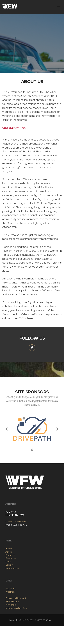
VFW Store (10, 605)
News (8, 561)
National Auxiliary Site (16, 608)
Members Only (13, 568)
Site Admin (10, 588)
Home (8, 548)
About (8, 552)
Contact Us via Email (15, 521)
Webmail (9, 592)
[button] (6, 428)
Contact (9, 565)
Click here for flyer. (14, 127)
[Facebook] (32, 347)
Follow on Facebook (15, 598)
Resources (10, 558)
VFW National (12, 601)
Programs (10, 555)
